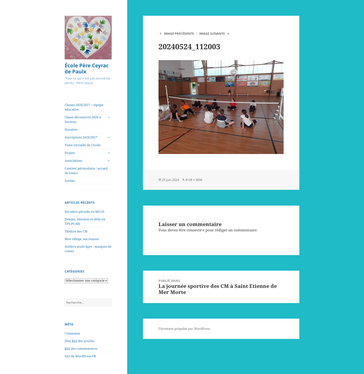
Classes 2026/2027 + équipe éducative (84, 107)
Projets (70, 153)
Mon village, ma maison (82, 239)
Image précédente (179, 33)
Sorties (70, 181)
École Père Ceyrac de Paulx (87, 68)
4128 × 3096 (193, 180)
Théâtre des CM (76, 231)
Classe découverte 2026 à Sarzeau (83, 119)
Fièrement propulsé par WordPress (184, 329)
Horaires (71, 129)
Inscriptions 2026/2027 (81, 137)
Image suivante (212, 33)
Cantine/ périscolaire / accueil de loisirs (86, 170)
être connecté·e (192, 230)
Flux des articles (79, 341)
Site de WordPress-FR (80, 356)
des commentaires (81, 348)
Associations (73, 161)
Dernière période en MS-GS (84, 212)
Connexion (72, 333)
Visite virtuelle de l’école (82, 145)
